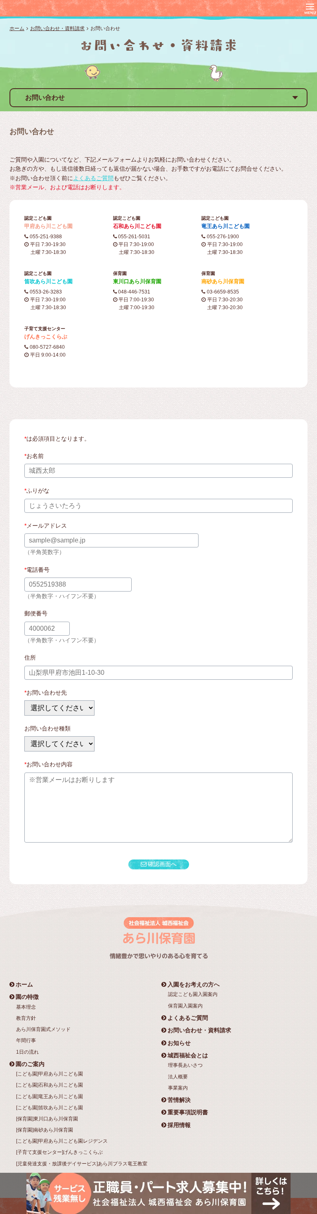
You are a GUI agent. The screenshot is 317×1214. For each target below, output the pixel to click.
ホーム (16, 28)
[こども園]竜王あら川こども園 (49, 1096)
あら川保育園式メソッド (43, 1029)
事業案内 (178, 1088)
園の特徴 (27, 996)
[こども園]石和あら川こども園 (49, 1085)
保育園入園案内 (185, 1006)
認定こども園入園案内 (193, 994)
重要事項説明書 (188, 1112)
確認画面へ (162, 864)
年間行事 (26, 1040)
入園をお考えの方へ (194, 984)
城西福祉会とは (188, 1055)
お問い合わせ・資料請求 (57, 28)
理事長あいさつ (185, 1065)
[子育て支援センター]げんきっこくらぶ (59, 1152)
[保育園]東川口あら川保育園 (47, 1119)
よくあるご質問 (93, 178)
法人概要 (178, 1077)
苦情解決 (179, 1100)
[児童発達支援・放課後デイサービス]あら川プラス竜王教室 (81, 1164)
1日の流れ (27, 1052)
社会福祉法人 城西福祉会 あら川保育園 (60, 8)
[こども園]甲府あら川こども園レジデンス (62, 1141)
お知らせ (179, 1043)
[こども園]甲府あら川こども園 (49, 1074)
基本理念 (26, 1007)
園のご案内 (30, 1064)
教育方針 (26, 1018)
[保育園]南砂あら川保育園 (44, 1130)
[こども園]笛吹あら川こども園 (49, 1108)
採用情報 (179, 1125)
